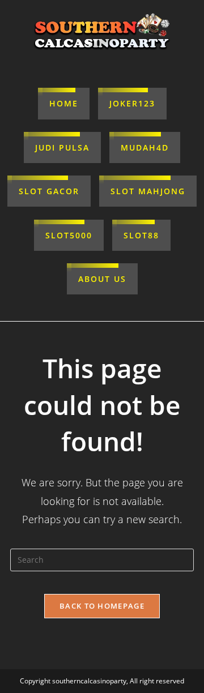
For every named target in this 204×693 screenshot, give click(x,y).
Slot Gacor (49, 191)
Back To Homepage (102, 606)
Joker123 (132, 103)
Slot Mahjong (147, 191)
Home (63, 103)
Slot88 (141, 235)
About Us (102, 278)
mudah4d (145, 147)
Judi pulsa (62, 147)
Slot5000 (68, 235)
